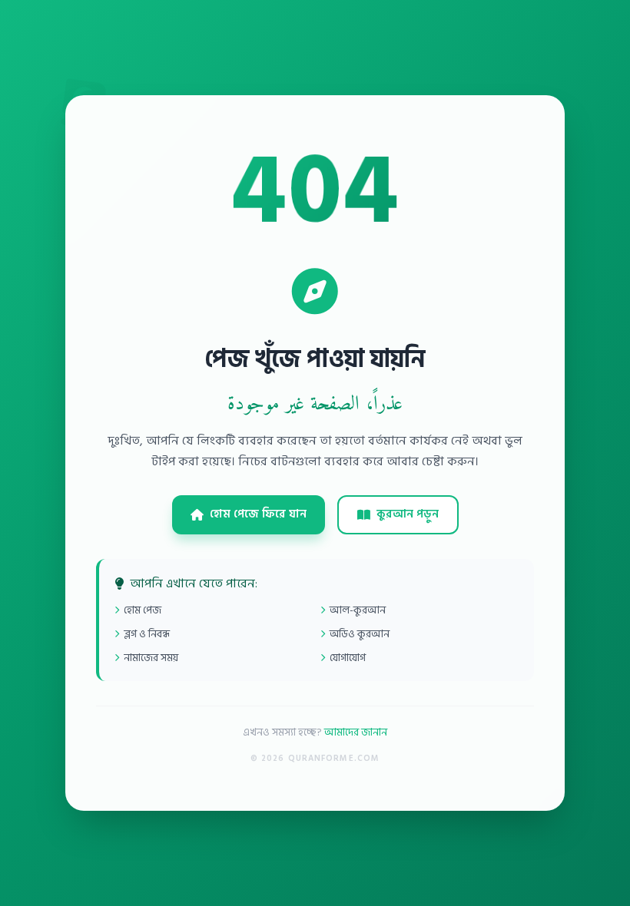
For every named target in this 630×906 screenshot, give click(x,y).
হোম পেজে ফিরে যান (258, 514)
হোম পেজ (142, 610)
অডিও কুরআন (360, 634)
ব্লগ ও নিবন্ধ (147, 634)
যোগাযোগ (348, 658)
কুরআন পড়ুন (407, 514)
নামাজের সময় (151, 658)
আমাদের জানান (355, 732)
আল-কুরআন (358, 610)
